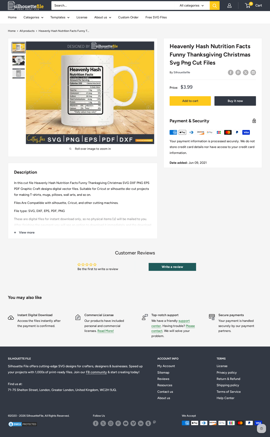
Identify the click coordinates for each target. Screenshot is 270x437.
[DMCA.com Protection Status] (23, 423)
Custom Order (128, 17)
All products (27, 31)
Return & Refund (228, 379)
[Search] (215, 5)
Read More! (105, 331)
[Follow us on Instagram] (110, 423)
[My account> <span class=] (229, 5)
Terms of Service (229, 392)
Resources (164, 385)
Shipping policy (228, 385)
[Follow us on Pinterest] (118, 423)
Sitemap (163, 372)
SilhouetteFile (34, 415)
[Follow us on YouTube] (125, 423)
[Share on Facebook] (230, 72)
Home (12, 17)
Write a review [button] (172, 267)
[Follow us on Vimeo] (133, 423)
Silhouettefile (182, 72)
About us (100, 17)
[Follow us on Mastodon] (156, 423)
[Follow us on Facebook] (95, 423)
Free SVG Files (156, 17)
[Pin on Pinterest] (238, 72)
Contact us (165, 392)
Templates (57, 17)
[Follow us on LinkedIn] (140, 423)
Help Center (225, 398)
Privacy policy (227, 372)
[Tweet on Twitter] (245, 72)
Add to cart (190, 101)
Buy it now (235, 101)
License (81, 17)
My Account (166, 366)
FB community (96, 372)
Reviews (163, 379)
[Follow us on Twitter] (103, 423)
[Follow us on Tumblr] (148, 423)
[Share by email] (253, 72)
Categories (31, 17)
